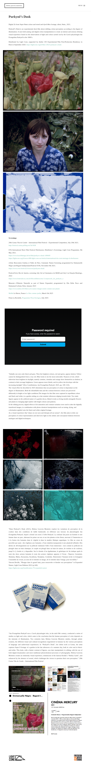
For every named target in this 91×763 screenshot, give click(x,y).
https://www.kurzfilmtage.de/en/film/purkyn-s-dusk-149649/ (29, 255)
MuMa (11, 293)
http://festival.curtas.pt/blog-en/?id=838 (22, 245)
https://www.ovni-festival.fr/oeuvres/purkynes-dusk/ (27, 268)
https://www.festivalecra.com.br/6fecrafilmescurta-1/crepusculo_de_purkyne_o (36, 278)
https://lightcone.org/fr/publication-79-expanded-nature (28, 568)
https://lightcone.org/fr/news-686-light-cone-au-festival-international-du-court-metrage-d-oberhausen (43, 258)
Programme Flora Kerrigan (31, 298)
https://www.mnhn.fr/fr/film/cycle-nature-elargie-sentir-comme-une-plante (34, 289)
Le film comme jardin (33, 293)
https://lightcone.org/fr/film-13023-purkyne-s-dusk (43, 45)
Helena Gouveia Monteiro (14, 5)
